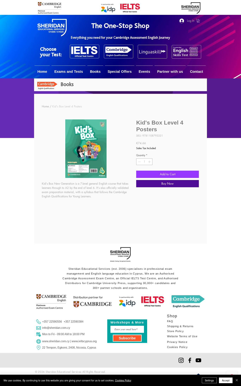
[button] (198, 21)
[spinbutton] (144, 162)
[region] (84, 51)
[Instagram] (181, 360)
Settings (209, 380)
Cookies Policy (123, 380)
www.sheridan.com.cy (56, 341)
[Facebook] (189, 360)
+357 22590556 (52, 321)
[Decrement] (139, 162)
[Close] (237, 380)
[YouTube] (198, 360)
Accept (226, 380)
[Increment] (149, 162)
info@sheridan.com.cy (56, 327)
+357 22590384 (73, 321)
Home (45, 106)
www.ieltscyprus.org (84, 341)
